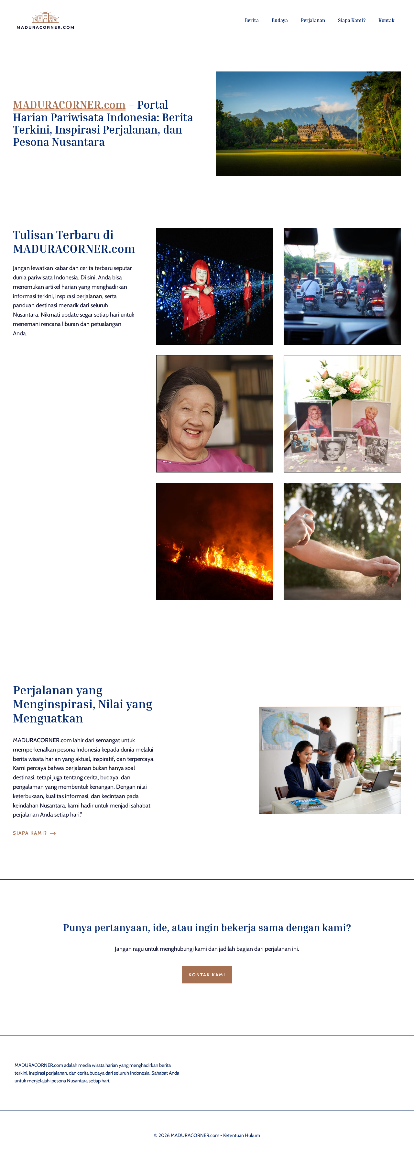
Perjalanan (313, 20)
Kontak (386, 20)
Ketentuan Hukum (241, 1135)
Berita (252, 20)
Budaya (280, 20)
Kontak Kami (207, 975)
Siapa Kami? (351, 20)
